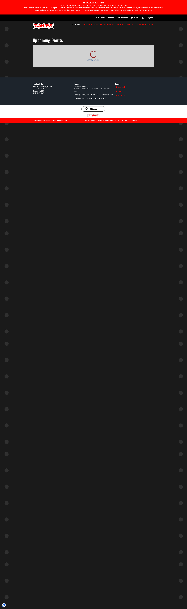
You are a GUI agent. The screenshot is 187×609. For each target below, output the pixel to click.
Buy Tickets (76, 420)
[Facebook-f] (119, 18)
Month (149, 50)
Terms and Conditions (105, 607)
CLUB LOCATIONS (87, 24)
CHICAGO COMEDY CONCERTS (144, 24)
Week (140, 50)
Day (133, 50)
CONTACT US (130, 24)
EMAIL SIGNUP (120, 24)
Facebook (125, 18)
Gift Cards (100, 18)
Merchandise (111, 18)
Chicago (93, 595)
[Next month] (43, 49)
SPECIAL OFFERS (109, 24)
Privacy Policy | (91, 607)
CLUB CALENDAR (75, 24)
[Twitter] (132, 18)
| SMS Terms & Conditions (126, 606)
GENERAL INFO (98, 24)
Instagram (149, 18)
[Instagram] (143, 18)
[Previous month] (36, 49)
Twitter (137, 18)
